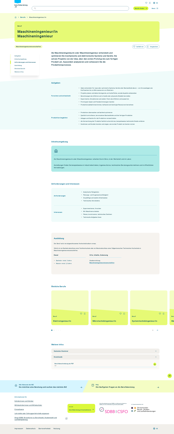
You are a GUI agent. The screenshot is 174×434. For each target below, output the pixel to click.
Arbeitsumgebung (20, 59)
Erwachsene (19, 409)
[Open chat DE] (169, 376)
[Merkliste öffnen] (146, 3)
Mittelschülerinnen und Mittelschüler (28, 405)
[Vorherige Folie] (153, 330)
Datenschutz (31, 429)
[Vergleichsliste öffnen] (150, 3)
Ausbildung (18, 65)
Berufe (22, 17)
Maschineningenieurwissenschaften (101, 263)
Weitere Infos (19, 72)
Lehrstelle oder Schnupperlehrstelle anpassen (31, 413)
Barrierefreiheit (45, 429)
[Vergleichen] (85, 313)
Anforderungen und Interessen (25, 62)
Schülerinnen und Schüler (24, 401)
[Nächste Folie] (157, 330)
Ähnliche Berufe (19, 68)
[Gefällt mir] (81, 313)
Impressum (18, 429)
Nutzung (56, 429)
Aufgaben (17, 56)
